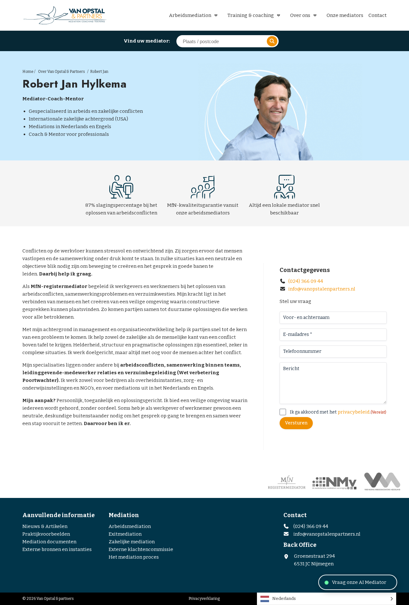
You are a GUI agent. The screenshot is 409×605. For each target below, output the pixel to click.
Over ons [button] (300, 15)
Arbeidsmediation (190, 15)
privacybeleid (354, 412)
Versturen (296, 423)
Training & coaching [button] (251, 15)
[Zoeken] (272, 41)
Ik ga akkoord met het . (338, 412)
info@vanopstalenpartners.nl (321, 289)
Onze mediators (345, 15)
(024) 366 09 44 (305, 281)
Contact (377, 15)
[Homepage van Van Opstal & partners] (67, 15)
